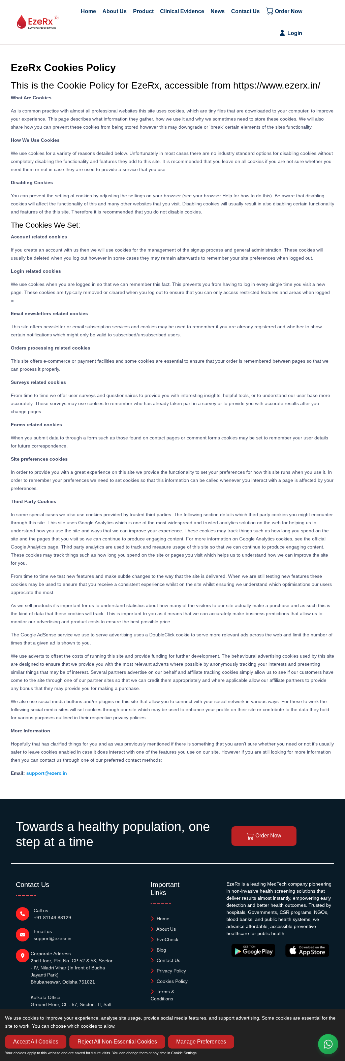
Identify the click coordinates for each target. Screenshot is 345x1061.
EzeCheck (166, 939)
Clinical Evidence (182, 11)
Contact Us (245, 11)
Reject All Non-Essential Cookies (117, 1042)
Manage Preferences (201, 1042)
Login (294, 33)
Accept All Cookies (35, 1042)
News (218, 11)
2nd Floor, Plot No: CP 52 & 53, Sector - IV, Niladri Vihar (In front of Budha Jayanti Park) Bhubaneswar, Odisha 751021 (72, 971)
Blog (160, 950)
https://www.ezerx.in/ (276, 85)
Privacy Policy (170, 970)
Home (88, 11)
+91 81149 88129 (52, 917)
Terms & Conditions (162, 995)
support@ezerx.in (46, 773)
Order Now (288, 11)
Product (143, 11)
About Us (114, 11)
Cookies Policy (171, 981)
